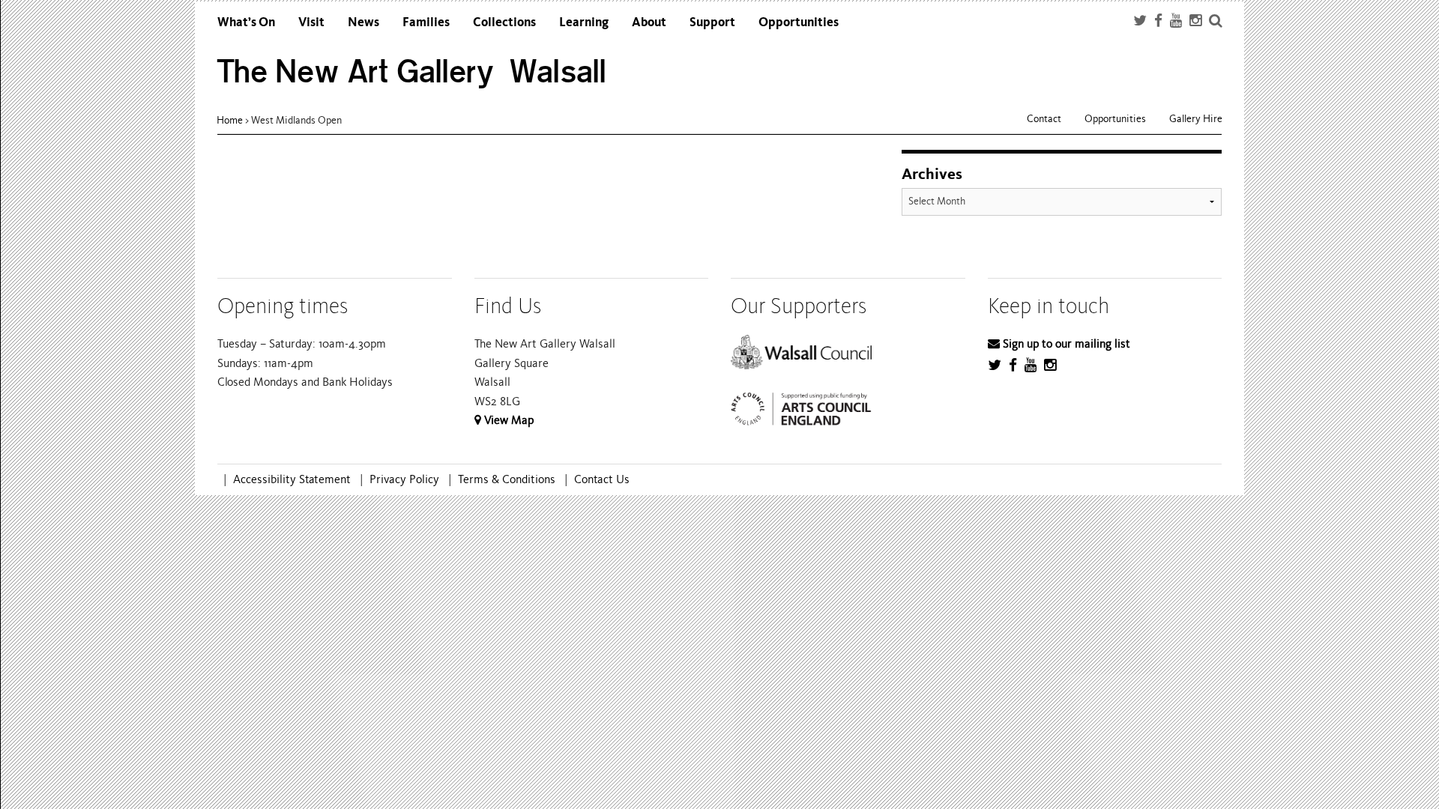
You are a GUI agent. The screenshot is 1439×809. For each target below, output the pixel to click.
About (649, 22)
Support (712, 22)
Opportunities (798, 22)
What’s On (246, 22)
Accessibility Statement (292, 479)
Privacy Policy (404, 479)
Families (426, 22)
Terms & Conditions (506, 479)
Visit (311, 22)
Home (230, 120)
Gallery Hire (1195, 118)
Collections (504, 22)
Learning (584, 22)
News (363, 22)
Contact (1044, 118)
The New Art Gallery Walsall (412, 71)
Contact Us (602, 479)
